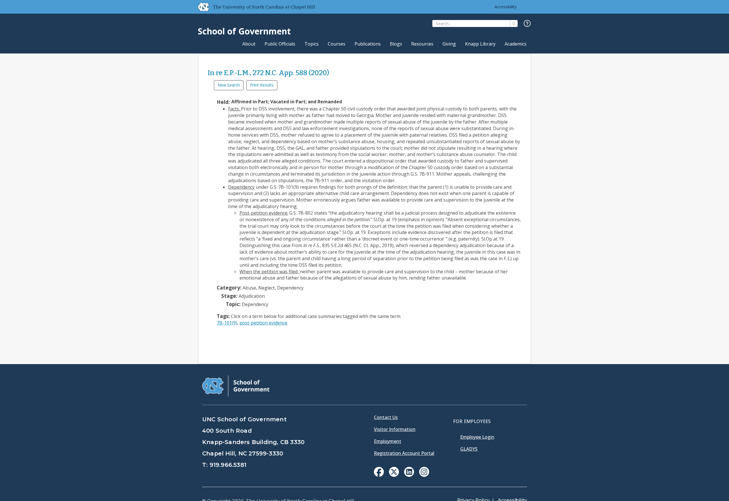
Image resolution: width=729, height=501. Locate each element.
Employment (387, 441)
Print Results (262, 85)
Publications (368, 44)
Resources (422, 44)
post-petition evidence (263, 323)
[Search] (514, 23)
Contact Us (386, 417)
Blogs (396, 44)
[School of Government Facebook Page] (379, 475)
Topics (311, 44)
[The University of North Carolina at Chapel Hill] (201, 7)
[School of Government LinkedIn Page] (409, 475)
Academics (516, 44)
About (248, 44)
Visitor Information (394, 429)
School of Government (244, 31)
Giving (449, 44)
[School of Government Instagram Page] (424, 475)
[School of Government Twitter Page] (394, 475)
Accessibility (506, 6)
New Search (229, 85)
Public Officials (280, 44)
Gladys (469, 449)
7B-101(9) (227, 323)
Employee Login (477, 437)
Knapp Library (480, 44)
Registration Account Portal (404, 453)
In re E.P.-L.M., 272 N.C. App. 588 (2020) (268, 73)
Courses (336, 44)
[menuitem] (379, 472)
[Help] (527, 24)
